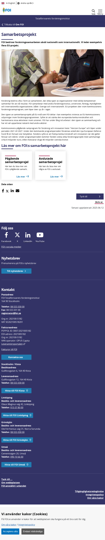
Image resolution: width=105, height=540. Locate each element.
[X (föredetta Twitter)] (7, 190)
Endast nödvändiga (33, 531)
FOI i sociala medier (11, 246)
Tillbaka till (14, 24)
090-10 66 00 (16, 456)
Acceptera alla (10, 531)
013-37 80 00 (16, 407)
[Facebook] (3, 190)
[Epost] (17, 190)
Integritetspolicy (26, 524)
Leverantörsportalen (13, 343)
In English (10, 3)
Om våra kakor (8, 524)
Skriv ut (99, 202)
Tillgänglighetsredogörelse (89, 491)
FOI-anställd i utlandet (13, 485)
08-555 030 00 (17, 306)
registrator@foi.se (11, 313)
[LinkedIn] (12, 190)
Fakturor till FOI (9, 349)
